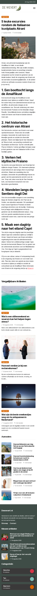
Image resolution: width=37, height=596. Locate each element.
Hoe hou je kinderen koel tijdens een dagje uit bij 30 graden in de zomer (23, 470)
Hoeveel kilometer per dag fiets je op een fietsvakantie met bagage (23, 446)
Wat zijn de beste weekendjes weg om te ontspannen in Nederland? (16, 417)
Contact (13, 523)
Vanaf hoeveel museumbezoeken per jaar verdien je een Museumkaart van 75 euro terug (22, 546)
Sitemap (4, 523)
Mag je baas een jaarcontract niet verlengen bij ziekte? (24, 482)
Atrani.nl (30, 268)
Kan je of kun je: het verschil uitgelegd (20, 555)
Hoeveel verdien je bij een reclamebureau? (14, 367)
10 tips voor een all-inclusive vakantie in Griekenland (23, 494)
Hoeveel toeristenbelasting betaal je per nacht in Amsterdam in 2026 (23, 458)
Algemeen (5, 17)
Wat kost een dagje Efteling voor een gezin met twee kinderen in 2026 (22, 536)
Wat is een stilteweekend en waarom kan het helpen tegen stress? (16, 319)
